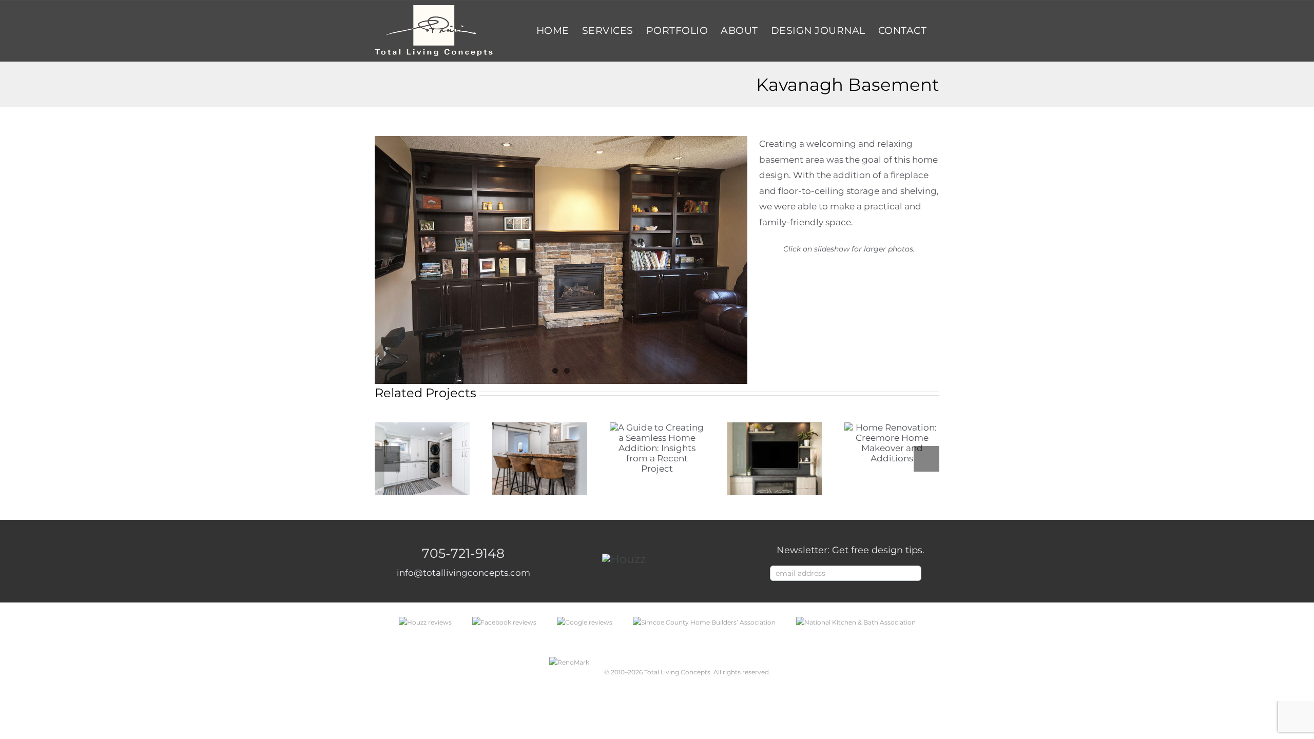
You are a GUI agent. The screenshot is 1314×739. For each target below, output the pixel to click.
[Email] (919, 309)
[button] (387, 459)
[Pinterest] (900, 309)
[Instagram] (690, 559)
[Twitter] (674, 559)
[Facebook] (862, 309)
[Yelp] (707, 559)
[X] (881, 309)
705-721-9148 (463, 553)
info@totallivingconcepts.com (463, 573)
